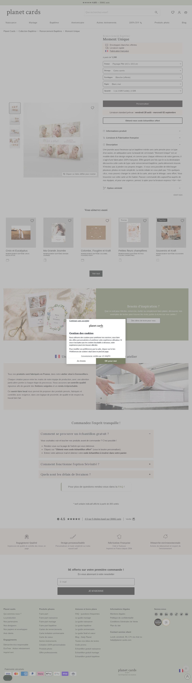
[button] (7, 678)
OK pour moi (111, 361)
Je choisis (81, 361)
